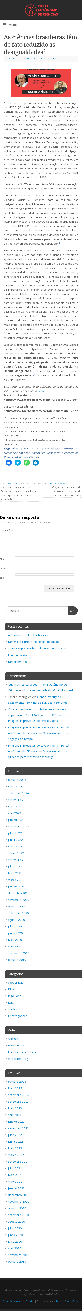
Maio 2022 (15, 846)
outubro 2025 (17, 780)
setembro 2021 (18, 860)
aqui (41, 391)
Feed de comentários (22, 1052)
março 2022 (16, 853)
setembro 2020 (18, 913)
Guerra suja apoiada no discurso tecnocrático (37, 648)
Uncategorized (48, 58)
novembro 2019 (18, 953)
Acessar (13, 1039)
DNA (11, 989)
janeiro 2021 (16, 886)
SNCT (17, 483)
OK (71, 610)
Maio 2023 (15, 806)
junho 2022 (15, 840)
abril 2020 (14, 946)
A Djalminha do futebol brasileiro (29, 635)
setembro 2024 (18, 793)
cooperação (15, 982)
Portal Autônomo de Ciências (18, 1301)
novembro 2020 (18, 900)
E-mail (3, 568)
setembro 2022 (18, 826)
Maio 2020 (15, 940)
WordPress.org (18, 1059)
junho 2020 (15, 933)
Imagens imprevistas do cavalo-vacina (33, 721)
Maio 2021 (15, 873)
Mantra (60, 1301)
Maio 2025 (15, 786)
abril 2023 (14, 813)
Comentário (3, 530)
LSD (10, 1002)
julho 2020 (15, 926)
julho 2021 (15, 866)
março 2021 (16, 880)
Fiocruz (10, 483)
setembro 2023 (18, 800)
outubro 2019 (17, 960)
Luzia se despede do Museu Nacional (48, 690)
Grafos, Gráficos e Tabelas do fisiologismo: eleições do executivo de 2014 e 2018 (65, 491)
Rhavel (12, 58)
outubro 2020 (17, 906)
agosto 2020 (16, 920)
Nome (3, 559)
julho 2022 (15, 833)
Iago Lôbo (14, 996)
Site (2, 577)
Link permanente (58, 483)
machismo (14, 1009)
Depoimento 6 (17, 661)
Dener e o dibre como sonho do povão (33, 642)
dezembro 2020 (18, 893)
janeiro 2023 (16, 820)
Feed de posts (17, 1045)
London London (18, 655)
